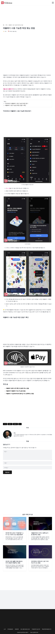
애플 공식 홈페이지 (8, 89)
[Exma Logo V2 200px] (6, 2)
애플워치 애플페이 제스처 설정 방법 (15, 391)
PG (14, 433)
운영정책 (17, 629)
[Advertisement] (27, 61)
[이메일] (8, 434)
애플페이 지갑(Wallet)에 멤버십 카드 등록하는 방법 (20, 393)
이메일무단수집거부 (36, 629)
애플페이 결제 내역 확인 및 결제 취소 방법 (17, 388)
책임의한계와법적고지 (46, 629)
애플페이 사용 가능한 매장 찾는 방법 (16, 24)
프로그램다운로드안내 (25, 629)
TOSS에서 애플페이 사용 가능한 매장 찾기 (16, 103)
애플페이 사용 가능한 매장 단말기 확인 (15, 105)
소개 (5, 629)
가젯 (6, 24)
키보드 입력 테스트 (34, 632)
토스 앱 (8, 188)
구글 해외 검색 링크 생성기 (22, 632)
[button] (53, 3)
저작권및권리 (10, 629)
